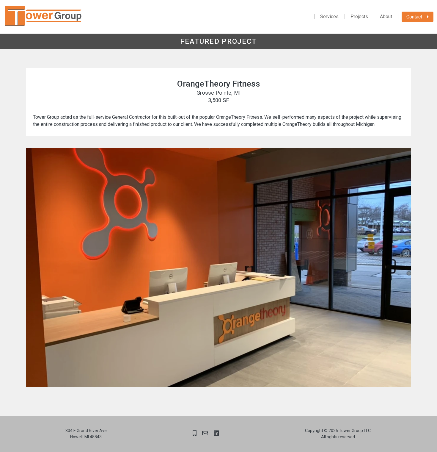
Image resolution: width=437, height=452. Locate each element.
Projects (359, 16)
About (386, 16)
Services (329, 16)
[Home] (41, 16)
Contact (414, 17)
